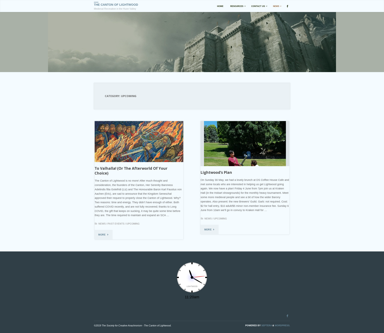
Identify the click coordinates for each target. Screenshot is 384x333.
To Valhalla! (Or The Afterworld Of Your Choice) (131, 171)
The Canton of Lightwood (116, 4)
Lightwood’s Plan (216, 172)
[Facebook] (287, 6)
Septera (266, 325)
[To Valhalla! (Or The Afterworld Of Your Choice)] (139, 141)
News (102, 223)
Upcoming (133, 223)
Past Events (116, 223)
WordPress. (282, 325)
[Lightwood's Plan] (245, 143)
